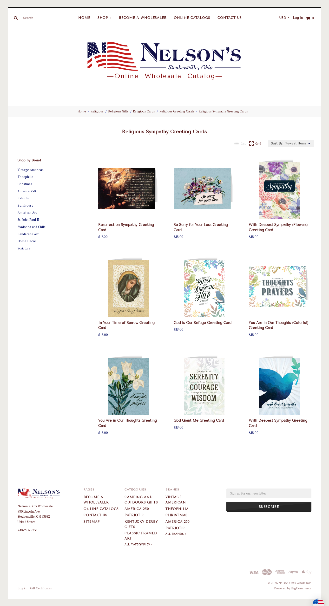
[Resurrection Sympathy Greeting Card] (128, 188)
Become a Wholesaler (143, 18)
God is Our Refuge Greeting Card (202, 322)
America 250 (27, 191)
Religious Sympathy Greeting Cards (223, 111)
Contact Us (229, 18)
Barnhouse (25, 205)
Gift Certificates (41, 588)
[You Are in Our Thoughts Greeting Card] (128, 384)
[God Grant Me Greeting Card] (204, 384)
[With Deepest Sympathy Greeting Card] (279, 384)
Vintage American (31, 170)
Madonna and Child (32, 227)
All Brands (174, 533)
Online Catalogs (192, 18)
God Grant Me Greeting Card (199, 420)
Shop (103, 18)
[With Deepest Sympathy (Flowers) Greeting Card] (279, 188)
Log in (298, 18)
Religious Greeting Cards (176, 111)
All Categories (138, 544)
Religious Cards (144, 111)
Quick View (129, 211)
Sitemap (92, 521)
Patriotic (24, 198)
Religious (97, 111)
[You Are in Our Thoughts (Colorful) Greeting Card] (279, 286)
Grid (258, 143)
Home (84, 18)
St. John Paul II (28, 219)
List (243, 143)
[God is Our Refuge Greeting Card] (204, 286)
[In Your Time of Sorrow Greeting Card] (128, 286)
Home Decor (27, 241)
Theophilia (25, 177)
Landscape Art (28, 234)
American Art (27, 212)
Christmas (25, 184)
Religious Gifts (118, 111)
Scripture (24, 248)
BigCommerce (301, 588)
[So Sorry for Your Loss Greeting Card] (204, 188)
